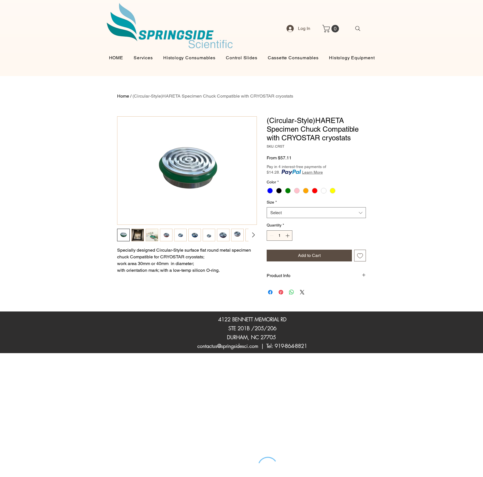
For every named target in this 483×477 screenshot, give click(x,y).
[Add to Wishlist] (360, 255)
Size (272, 202)
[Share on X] (302, 292)
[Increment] (288, 235)
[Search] (358, 28)
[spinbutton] (279, 235)
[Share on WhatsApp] (291, 292)
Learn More (312, 172)
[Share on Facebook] (270, 292)
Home (123, 96)
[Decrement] (270, 235)
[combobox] (316, 212)
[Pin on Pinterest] (281, 292)
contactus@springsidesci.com (227, 346)
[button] (331, 28)
